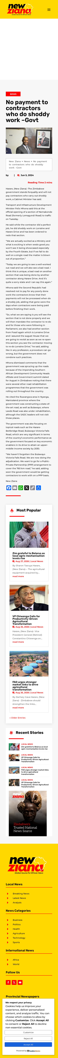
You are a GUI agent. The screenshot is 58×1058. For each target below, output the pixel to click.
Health (16, 929)
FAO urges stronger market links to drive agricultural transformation (25, 685)
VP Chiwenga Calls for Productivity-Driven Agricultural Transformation (26, 620)
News (13, 94)
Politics (17, 924)
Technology (19, 938)
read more (18, 576)
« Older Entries (17, 717)
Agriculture (19, 933)
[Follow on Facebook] (8, 982)
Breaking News (21, 893)
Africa (16, 959)
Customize (28, 1032)
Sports (16, 942)
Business (17, 920)
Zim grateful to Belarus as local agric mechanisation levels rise (28, 556)
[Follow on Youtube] (20, 982)
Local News (37, 561)
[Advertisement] (29, 49)
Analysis (17, 902)
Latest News (19, 898)
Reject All (28, 1038)
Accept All (28, 1044)
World (16, 964)
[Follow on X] (14, 982)
